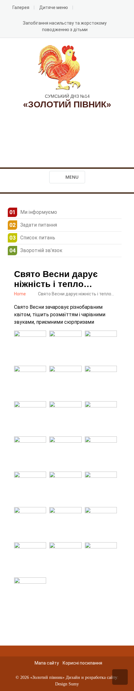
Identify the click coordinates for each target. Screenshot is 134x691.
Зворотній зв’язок (41, 250)
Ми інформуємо (38, 212)
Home (20, 293)
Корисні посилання (82, 663)
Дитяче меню (53, 7)
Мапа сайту (47, 663)
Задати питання (38, 225)
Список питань (37, 238)
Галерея (20, 7)
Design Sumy (67, 684)
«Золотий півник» (47, 677)
